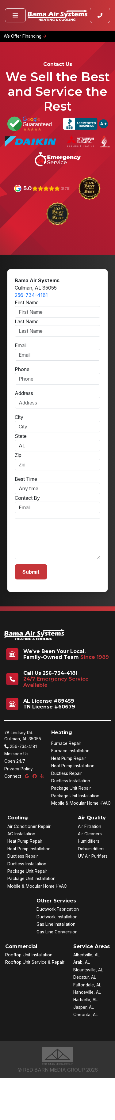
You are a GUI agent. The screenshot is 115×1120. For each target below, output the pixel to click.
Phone (22, 369)
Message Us (16, 753)
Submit (31, 572)
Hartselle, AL (85, 999)
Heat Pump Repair (68, 758)
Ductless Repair (66, 773)
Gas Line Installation (55, 924)
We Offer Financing (23, 36)
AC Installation (21, 833)
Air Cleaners (90, 833)
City (19, 417)
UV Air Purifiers (93, 856)
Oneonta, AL (85, 1014)
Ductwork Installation (57, 916)
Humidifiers (88, 841)
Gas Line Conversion (57, 931)
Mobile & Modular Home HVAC (81, 803)
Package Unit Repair (71, 788)
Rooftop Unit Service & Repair (34, 962)
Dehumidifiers (91, 848)
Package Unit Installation (75, 795)
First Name (27, 302)
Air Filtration (89, 826)
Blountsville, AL (88, 969)
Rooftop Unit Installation (28, 954)
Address (24, 393)
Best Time (26, 479)
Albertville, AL (86, 954)
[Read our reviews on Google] (27, 776)
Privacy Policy (18, 768)
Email (20, 345)
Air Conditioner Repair (29, 826)
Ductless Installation (70, 780)
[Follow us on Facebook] (35, 776)
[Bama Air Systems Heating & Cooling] (57, 15)
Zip (18, 455)
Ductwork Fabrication (57, 909)
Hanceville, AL (87, 992)
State (21, 436)
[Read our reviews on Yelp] (42, 776)
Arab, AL (81, 962)
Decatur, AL (84, 977)
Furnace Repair (66, 743)
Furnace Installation (70, 750)
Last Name (27, 321)
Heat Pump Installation (72, 765)
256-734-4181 (31, 295)
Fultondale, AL (87, 984)
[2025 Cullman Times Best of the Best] (57, 213)
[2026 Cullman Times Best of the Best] (89, 188)
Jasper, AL (83, 1007)
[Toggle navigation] (15, 15)
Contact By (27, 498)
